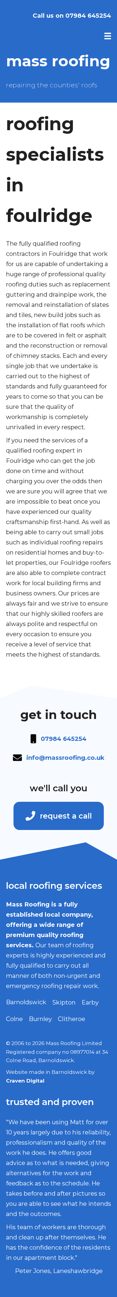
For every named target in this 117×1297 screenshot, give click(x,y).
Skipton (64, 1002)
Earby (90, 1002)
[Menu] (107, 36)
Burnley (40, 1019)
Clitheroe (71, 1019)
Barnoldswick (26, 1002)
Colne (14, 1019)
